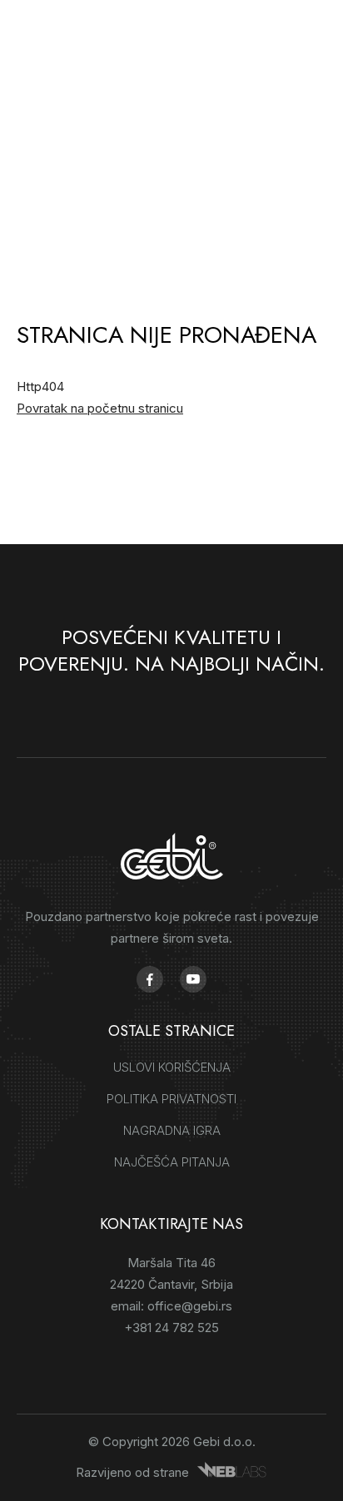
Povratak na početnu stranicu (100, 408)
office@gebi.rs (189, 1306)
